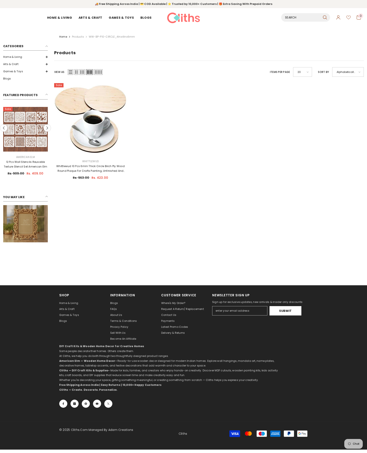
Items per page (280, 72)
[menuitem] (25, 57)
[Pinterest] (86, 404)
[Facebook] (63, 404)
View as (59, 72)
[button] (25, 57)
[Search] (305, 17)
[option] (25, 143)
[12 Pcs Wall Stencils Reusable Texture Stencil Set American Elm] (25, 129)
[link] (25, 223)
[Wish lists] (348, 17)
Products (78, 36)
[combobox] (301, 17)
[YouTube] (97, 404)
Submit (285, 311)
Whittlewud (90, 161)
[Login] (338, 17)
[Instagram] (75, 404)
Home (63, 36)
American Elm (25, 157)
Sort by (323, 72)
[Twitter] (108, 404)
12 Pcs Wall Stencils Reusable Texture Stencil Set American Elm (25, 164)
